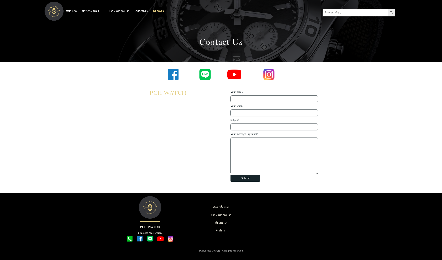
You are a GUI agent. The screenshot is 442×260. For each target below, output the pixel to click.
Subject (234, 119)
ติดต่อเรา (158, 11)
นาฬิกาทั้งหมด (90, 11)
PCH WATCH (213, 251)
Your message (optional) (244, 134)
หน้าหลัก (71, 11)
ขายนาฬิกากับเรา (118, 11)
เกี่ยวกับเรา (141, 11)
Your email (236, 105)
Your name (236, 91)
